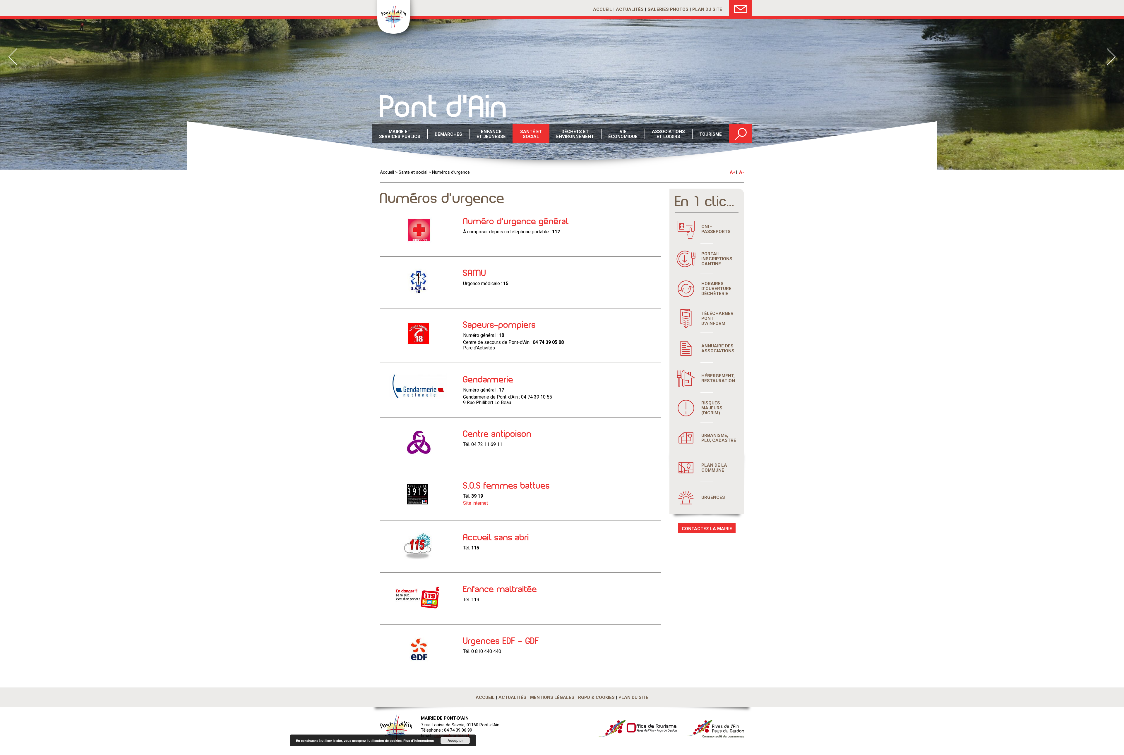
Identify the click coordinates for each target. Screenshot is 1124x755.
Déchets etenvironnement (575, 134)
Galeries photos (667, 9)
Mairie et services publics (399, 134)
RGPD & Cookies (596, 697)
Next (1111, 56)
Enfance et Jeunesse (491, 134)
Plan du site (707, 9)
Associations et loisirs (668, 134)
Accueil (602, 9)
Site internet (475, 503)
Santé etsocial (531, 134)
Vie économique (623, 134)
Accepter (455, 740)
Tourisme (710, 134)
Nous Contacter (740, 8)
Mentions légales (552, 697)
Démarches (448, 134)
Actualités (630, 9)
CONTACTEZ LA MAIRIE (707, 528)
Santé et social (413, 172)
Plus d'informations (418, 740)
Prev (12, 56)
